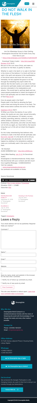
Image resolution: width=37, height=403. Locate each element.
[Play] (3, 180)
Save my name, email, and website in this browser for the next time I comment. (18, 275)
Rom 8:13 (10, 97)
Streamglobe (11, 4)
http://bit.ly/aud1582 (28, 61)
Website (3, 266)
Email (3, 259)
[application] (18, 180)
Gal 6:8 (10, 137)
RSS (9, 187)
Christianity (10, 216)
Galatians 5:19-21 (6, 110)
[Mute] (29, 180)
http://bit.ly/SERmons (25, 151)
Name (3, 252)
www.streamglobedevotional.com (14, 167)
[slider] (32, 180)
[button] (33, 4)
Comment (5, 229)
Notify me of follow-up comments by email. (17, 279)
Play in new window (14, 183)
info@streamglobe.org (16, 330)
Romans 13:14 (5, 63)
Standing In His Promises (25, 196)
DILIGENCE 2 (5, 206)
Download (25, 183)
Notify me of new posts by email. (14, 283)
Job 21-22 (19, 154)
